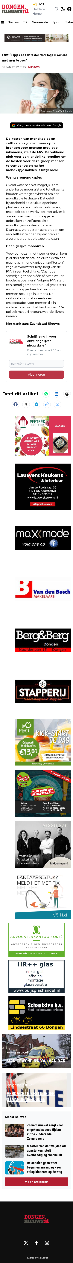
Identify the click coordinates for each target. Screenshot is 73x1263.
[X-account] (26, 1243)
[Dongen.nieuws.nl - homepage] (15, 9)
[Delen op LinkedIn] (56, 394)
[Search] (56, 9)
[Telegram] (36, 404)
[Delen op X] (26, 404)
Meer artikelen (36, 1182)
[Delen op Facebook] (15, 404)
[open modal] (69, 9)
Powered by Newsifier (36, 1257)
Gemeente (40, 22)
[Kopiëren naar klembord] (47, 404)
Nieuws (13, 22)
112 (25, 22)
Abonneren (36, 374)
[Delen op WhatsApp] (46, 394)
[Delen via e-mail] (57, 404)
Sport (56, 22)
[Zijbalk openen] (2, 22)
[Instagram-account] (47, 1243)
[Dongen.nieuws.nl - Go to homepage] (36, 1219)
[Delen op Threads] (67, 394)
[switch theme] (63, 9)
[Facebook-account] (36, 1243)
